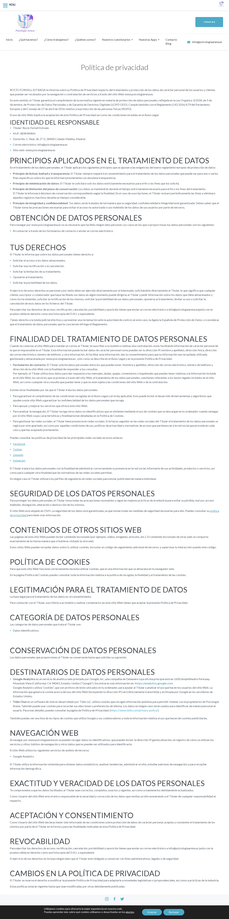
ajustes (130, 911)
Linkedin (18, 455)
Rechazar (174, 912)
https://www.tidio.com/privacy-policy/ (134, 710)
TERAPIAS (209, 22)
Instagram (19, 460)
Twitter (17, 449)
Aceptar (152, 912)
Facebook (19, 443)
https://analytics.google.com (154, 683)
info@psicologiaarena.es (207, 42)
